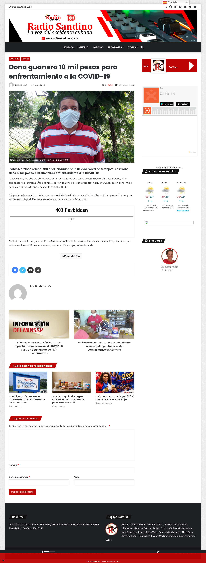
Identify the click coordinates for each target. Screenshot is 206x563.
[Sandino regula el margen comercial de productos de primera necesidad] (71, 382)
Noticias (98, 47)
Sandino (83, 47)
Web (76, 477)
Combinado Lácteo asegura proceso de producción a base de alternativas (27, 399)
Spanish (172, 2)
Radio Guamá (21, 85)
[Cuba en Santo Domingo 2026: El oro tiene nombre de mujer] (115, 382)
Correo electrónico (19, 477)
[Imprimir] (38, 270)
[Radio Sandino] (103, 26)
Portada (69, 47)
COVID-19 (14, 59)
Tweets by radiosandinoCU (169, 167)
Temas (132, 47)
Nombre (14, 465)
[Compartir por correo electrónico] (30, 270)
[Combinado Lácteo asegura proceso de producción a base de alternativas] (28, 382)
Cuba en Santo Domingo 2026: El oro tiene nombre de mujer (115, 398)
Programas (115, 47)
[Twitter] (22, 270)
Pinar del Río (72, 256)
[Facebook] (15, 270)
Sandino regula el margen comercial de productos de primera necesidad (68, 399)
